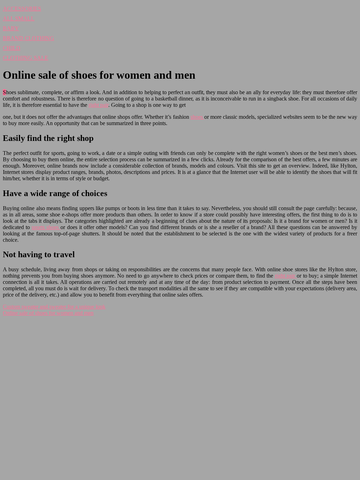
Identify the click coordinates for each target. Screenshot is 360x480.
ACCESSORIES (22, 9)
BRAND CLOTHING (28, 38)
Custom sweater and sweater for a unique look (54, 307)
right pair (98, 105)
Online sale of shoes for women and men (48, 313)
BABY (11, 28)
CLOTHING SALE (25, 58)
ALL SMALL (18, 18)
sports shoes (46, 227)
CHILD (11, 48)
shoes (197, 117)
